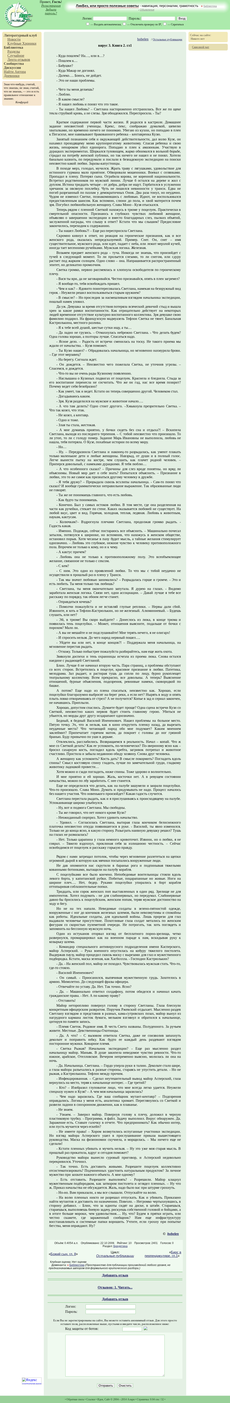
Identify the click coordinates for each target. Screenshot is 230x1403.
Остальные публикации (167, 39)
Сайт (107, 1399)
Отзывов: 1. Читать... (115, 1287)
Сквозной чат (200, 47)
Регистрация (51, 5)
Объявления (147, 9)
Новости (14, 39)
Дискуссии (12, 68)
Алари (131, 1399)
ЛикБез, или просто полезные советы (107, 6)
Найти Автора (15, 72)
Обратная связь (75, 1399)
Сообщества (14, 63)
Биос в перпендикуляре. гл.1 (163, 1254)
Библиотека (210, 6)
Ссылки (90, 1399)
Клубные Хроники (21, 43)
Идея (100, 1399)
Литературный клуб (20, 35)
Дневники (12, 76)
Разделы (13, 51)
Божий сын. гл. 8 (63, 1254)
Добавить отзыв (115, 1275)
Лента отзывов (18, 59)
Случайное (15, 55)
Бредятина (120, 1246)
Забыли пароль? (51, 11)
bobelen (142, 39)
